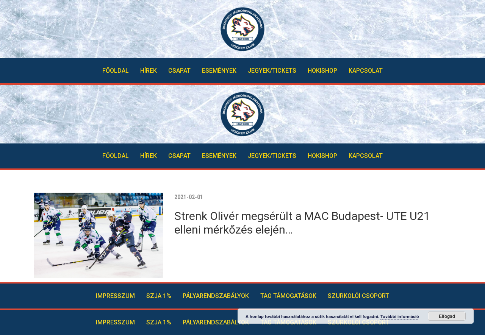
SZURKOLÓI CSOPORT (358, 295)
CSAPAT (179, 70)
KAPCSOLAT (366, 70)
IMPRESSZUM (115, 295)
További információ (399, 316)
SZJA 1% (158, 295)
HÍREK (148, 70)
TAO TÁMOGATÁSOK (288, 295)
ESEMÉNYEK (219, 70)
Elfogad (447, 316)
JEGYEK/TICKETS (272, 70)
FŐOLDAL (115, 70)
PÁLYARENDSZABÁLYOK (216, 295)
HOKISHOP (322, 70)
